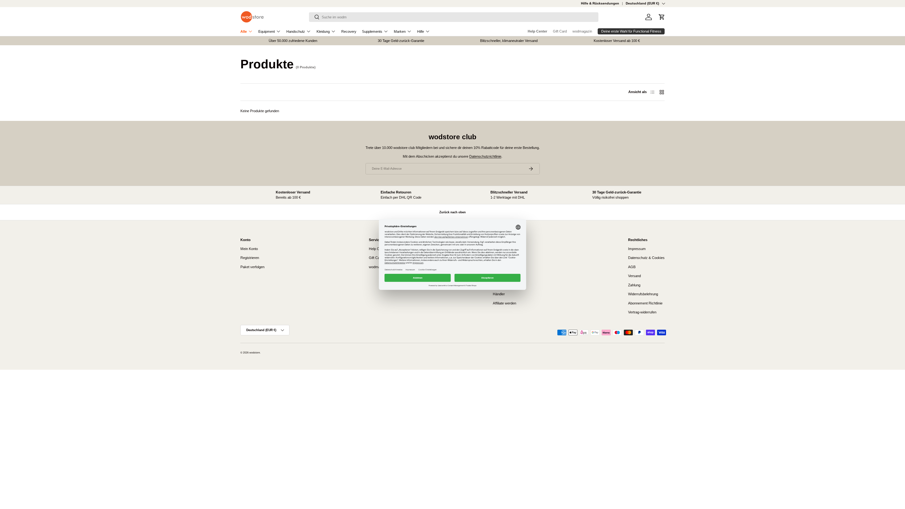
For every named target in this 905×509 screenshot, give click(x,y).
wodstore (254, 352)
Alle (243, 31)
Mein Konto (249, 249)
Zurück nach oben (452, 212)
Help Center (537, 31)
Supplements (372, 31)
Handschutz (295, 31)
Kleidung (323, 31)
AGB (632, 267)
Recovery (348, 31)
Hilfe (420, 31)
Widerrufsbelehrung (643, 294)
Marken (400, 31)
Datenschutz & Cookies (646, 258)
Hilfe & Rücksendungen (600, 3)
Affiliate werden (504, 303)
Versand (634, 276)
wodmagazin (582, 31)
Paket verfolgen (252, 267)
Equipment (266, 31)
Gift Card (560, 31)
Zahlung (634, 285)
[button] (662, 17)
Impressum (637, 249)
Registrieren (249, 258)
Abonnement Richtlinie (645, 303)
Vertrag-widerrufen (642, 312)
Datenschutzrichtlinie (485, 156)
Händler (499, 294)
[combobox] (454, 17)
